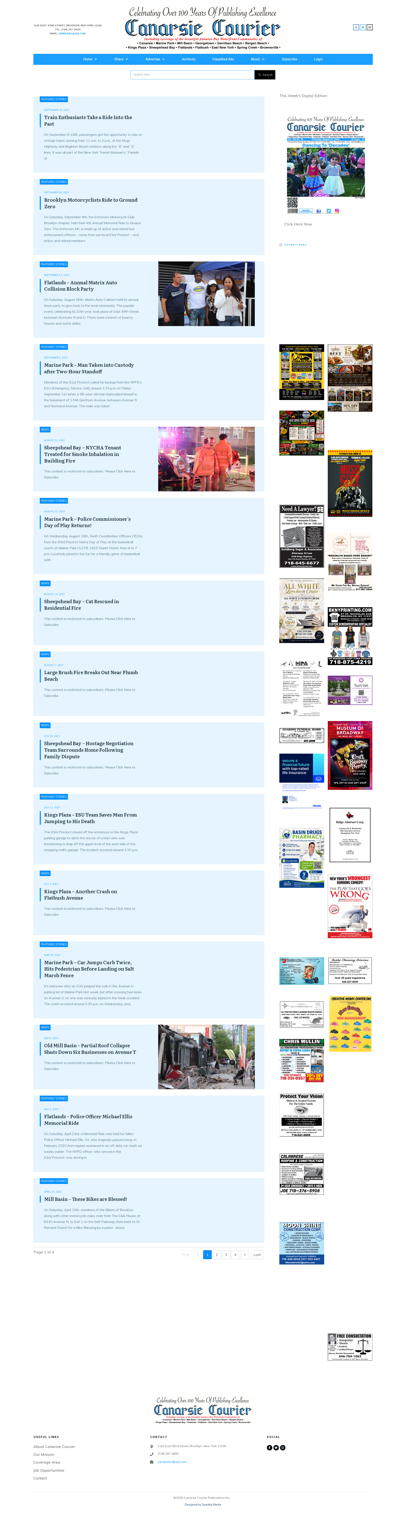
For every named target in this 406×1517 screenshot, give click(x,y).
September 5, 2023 (56, 357)
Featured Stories (54, 99)
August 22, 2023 (54, 440)
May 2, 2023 (51, 1109)
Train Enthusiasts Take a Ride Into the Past (88, 120)
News (45, 429)
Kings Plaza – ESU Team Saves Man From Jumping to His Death (90, 818)
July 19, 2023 (52, 736)
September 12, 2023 (56, 275)
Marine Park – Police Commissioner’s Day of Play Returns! (87, 522)
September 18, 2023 (56, 192)
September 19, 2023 (56, 109)
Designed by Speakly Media (203, 1504)
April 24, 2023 (53, 1191)
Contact (40, 1478)
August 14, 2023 (54, 594)
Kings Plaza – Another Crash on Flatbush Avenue (80, 894)
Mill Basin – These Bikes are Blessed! (85, 1198)
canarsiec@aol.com (172, 1462)
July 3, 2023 (51, 883)
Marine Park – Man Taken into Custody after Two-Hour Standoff (89, 368)
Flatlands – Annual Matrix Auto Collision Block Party (80, 285)
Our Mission (43, 1454)
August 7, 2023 (53, 665)
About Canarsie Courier (54, 1446)
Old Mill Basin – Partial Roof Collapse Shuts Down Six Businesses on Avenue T (90, 1048)
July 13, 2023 (52, 807)
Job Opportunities (48, 1470)
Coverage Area (46, 1462)
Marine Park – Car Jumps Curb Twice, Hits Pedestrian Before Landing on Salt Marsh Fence (89, 969)
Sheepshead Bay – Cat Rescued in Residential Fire (81, 604)
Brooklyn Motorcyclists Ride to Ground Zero (90, 203)
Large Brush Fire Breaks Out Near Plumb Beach (91, 675)
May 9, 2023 (51, 1038)
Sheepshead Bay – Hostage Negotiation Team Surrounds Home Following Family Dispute (88, 750)
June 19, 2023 (52, 954)
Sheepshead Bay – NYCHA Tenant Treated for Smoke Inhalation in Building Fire (82, 454)
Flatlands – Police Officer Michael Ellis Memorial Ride (88, 1119)
